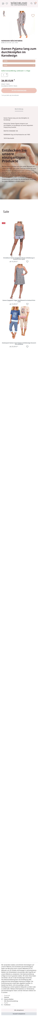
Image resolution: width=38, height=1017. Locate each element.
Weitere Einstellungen (7, 1006)
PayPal (6, 1003)
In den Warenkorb (19, 91)
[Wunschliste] (6, 3)
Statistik (6, 997)
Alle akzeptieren (19, 1010)
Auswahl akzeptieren (19, 1014)
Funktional (7, 1005)
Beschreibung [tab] (19, 109)
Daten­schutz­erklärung (14, 992)
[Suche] (31, 3)
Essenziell (7, 995)
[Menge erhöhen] (7, 74)
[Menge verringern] (7, 76)
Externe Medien (9, 999)
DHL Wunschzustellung (11, 1001)
